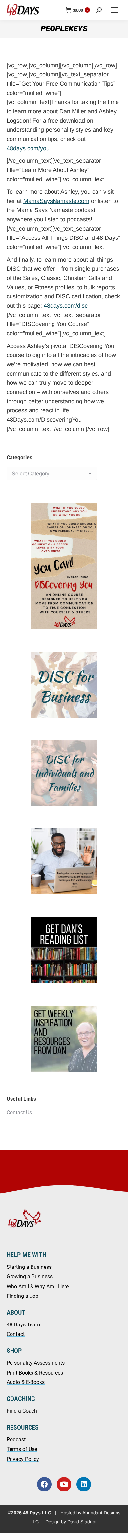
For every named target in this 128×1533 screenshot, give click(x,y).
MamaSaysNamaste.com (56, 201)
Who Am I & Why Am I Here (38, 1286)
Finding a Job (22, 1296)
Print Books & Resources (35, 1373)
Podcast (16, 1439)
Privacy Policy (23, 1459)
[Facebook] (44, 1484)
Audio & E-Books (26, 1382)
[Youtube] (64, 1484)
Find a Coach (22, 1411)
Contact (16, 1334)
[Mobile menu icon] (114, 9)
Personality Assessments (36, 1363)
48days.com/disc (66, 305)
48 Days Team (23, 1325)
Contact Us (19, 1112)
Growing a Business (30, 1276)
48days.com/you (28, 148)
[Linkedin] (83, 1484)
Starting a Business (29, 1267)
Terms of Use (22, 1449)
